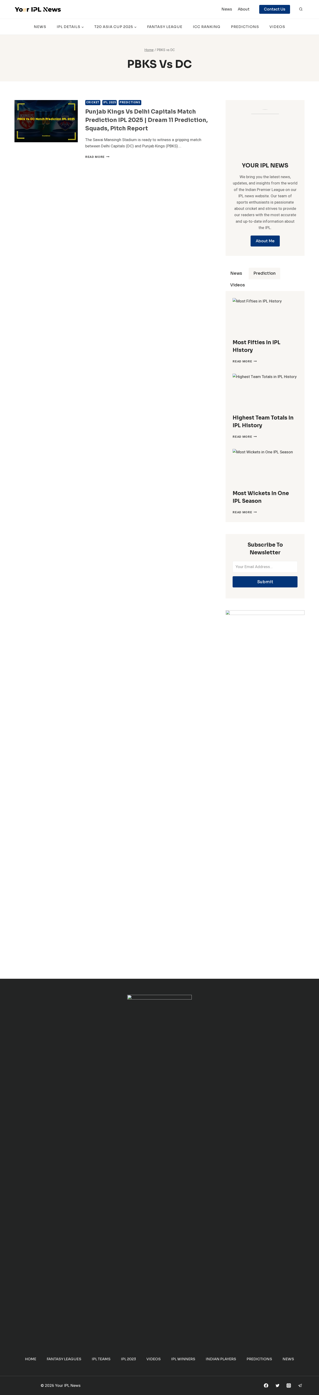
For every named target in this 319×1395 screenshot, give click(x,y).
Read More (97, 157)
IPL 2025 (109, 102)
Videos (277, 26)
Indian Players (221, 1359)
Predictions (245, 26)
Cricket (92, 102)
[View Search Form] (301, 9)
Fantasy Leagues (64, 1359)
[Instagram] (288, 1385)
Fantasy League (164, 26)
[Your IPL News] (37, 9)
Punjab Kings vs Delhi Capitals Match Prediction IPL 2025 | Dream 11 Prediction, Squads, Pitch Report (146, 120)
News (226, 9)
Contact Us (274, 9)
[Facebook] (266, 1385)
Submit (265, 581)
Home (30, 1359)
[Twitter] (277, 1385)
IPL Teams (101, 1359)
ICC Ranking (206, 26)
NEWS (40, 26)
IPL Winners (183, 1359)
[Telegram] (300, 1385)
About (243, 9)
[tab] (236, 273)
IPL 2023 (128, 1359)
